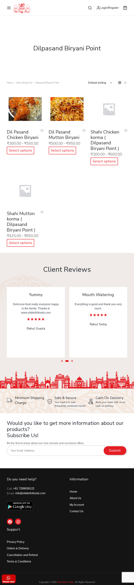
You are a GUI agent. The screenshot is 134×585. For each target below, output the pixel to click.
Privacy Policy (15, 541)
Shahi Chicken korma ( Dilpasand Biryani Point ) (105, 140)
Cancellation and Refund (22, 555)
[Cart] (125, 8)
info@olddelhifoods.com (30, 493)
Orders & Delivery (18, 548)
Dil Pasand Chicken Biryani (22, 135)
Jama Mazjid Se (24, 82)
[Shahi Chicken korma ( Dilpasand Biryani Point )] (109, 108)
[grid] (120, 83)
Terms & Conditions (19, 561)
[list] (125, 83)
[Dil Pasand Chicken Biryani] (25, 108)
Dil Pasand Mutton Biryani (64, 135)
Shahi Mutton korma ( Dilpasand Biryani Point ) (21, 222)
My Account (77, 504)
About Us (75, 498)
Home (10, 82)
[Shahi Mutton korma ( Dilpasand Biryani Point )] (25, 189)
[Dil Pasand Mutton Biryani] (67, 108)
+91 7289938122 (23, 488)
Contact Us (76, 511)
